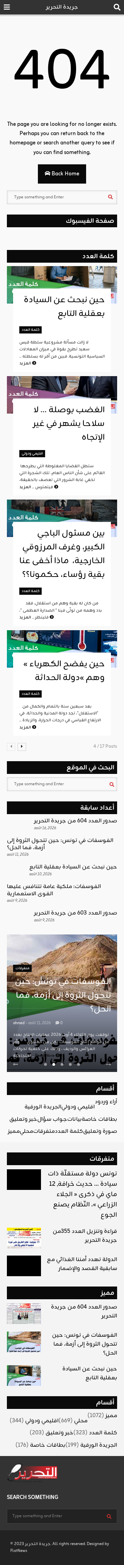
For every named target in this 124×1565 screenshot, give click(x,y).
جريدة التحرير (62, 7)
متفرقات (23, 968)
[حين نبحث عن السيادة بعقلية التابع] (24, 1375)
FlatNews (18, 1550)
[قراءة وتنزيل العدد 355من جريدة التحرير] (24, 1238)
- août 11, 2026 (38, 1023)
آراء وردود (106, 1101)
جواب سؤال (52, 1119)
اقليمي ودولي (32, 454)
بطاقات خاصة (99, 1119)
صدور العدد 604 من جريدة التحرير (75, 821)
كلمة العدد (98, 256)
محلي (26, 1131)
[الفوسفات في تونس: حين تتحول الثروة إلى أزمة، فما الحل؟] (24, 1342)
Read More (45, 1055)
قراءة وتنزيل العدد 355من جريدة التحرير (85, 1236)
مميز (14, 1131)
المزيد (25, 363)
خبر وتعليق (23, 1119)
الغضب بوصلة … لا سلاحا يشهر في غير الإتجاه (69, 424)
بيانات (74, 1119)
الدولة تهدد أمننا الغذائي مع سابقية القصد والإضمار (82, 1264)
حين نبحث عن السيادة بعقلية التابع (64, 307)
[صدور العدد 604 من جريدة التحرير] (24, 1313)
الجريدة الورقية (42, 1107)
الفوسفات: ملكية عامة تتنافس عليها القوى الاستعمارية (54, 890)
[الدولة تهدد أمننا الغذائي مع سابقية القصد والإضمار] (24, 1266)
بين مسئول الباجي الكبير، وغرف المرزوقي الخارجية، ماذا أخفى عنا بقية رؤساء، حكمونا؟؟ (62, 554)
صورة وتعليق (100, 1131)
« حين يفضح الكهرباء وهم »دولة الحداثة (64, 671)
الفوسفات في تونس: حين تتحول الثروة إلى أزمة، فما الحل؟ (60, 844)
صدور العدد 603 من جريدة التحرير (75, 913)
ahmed (18, 1023)
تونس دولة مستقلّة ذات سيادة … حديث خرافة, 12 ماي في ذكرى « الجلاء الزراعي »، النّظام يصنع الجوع (82, 1194)
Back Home (64, 173)
